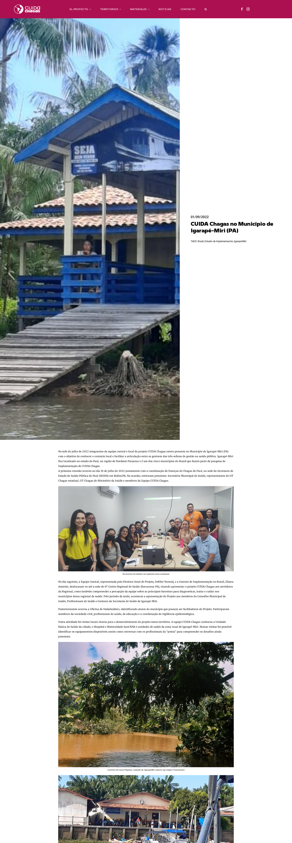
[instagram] (248, 9)
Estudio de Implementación (219, 241)
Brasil (201, 241)
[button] (206, 9)
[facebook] (242, 9)
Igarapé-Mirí (240, 241)
